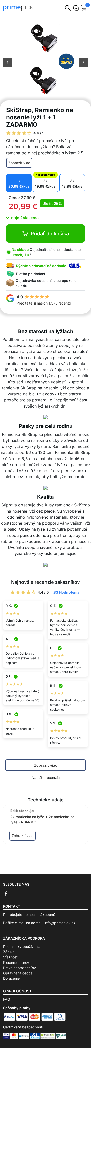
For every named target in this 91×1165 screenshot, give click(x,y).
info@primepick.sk (59, 923)
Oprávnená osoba (18, 973)
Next (83, 63)
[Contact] (76, 8)
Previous (7, 63)
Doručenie (11, 978)
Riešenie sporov (16, 962)
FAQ (6, 999)
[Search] (68, 8)
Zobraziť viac (19, 163)
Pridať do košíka (50, 234)
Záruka (9, 952)
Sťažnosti (10, 957)
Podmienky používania (21, 946)
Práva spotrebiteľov (19, 968)
